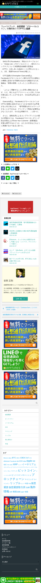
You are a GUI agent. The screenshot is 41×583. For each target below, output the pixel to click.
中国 (26, 483)
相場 (15, 492)
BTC (14, 458)
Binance (6, 458)
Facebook (6, 193)
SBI (34, 461)
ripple (29, 461)
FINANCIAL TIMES (12, 130)
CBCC (18, 458)
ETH (30, 458)
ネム (9, 471)
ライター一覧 (6, 543)
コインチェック (8, 467)
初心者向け (8, 439)
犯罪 (11, 492)
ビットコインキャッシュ (21, 475)
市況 (6, 444)
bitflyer (10, 458)
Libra (24, 461)
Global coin (17, 193)
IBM (18, 461)
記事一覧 (20, 299)
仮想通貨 (19, 23)
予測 (29, 483)
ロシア (22, 483)
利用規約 (5, 549)
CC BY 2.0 (27, 57)
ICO (6, 427)
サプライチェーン (26, 467)
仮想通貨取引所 (17, 487)
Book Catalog (35, 57)
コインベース (17, 467)
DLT (27, 458)
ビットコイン (9, 419)
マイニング (8, 431)
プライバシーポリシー (9, 547)
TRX (8, 464)
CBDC (23, 458)
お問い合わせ (6, 551)
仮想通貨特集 (6, 541)
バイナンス (14, 471)
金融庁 (22, 492)
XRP (15, 464)
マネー (11, 23)
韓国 (26, 492)
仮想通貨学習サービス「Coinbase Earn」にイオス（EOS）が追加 (21, 308)
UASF (11, 464)
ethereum (7, 461)
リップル (8, 435)
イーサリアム (9, 423)
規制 (18, 492)
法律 (28, 487)
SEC (5, 464)
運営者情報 (5, 545)
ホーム (3, 23)
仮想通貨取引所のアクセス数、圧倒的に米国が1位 (18, 314)
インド (20, 464)
